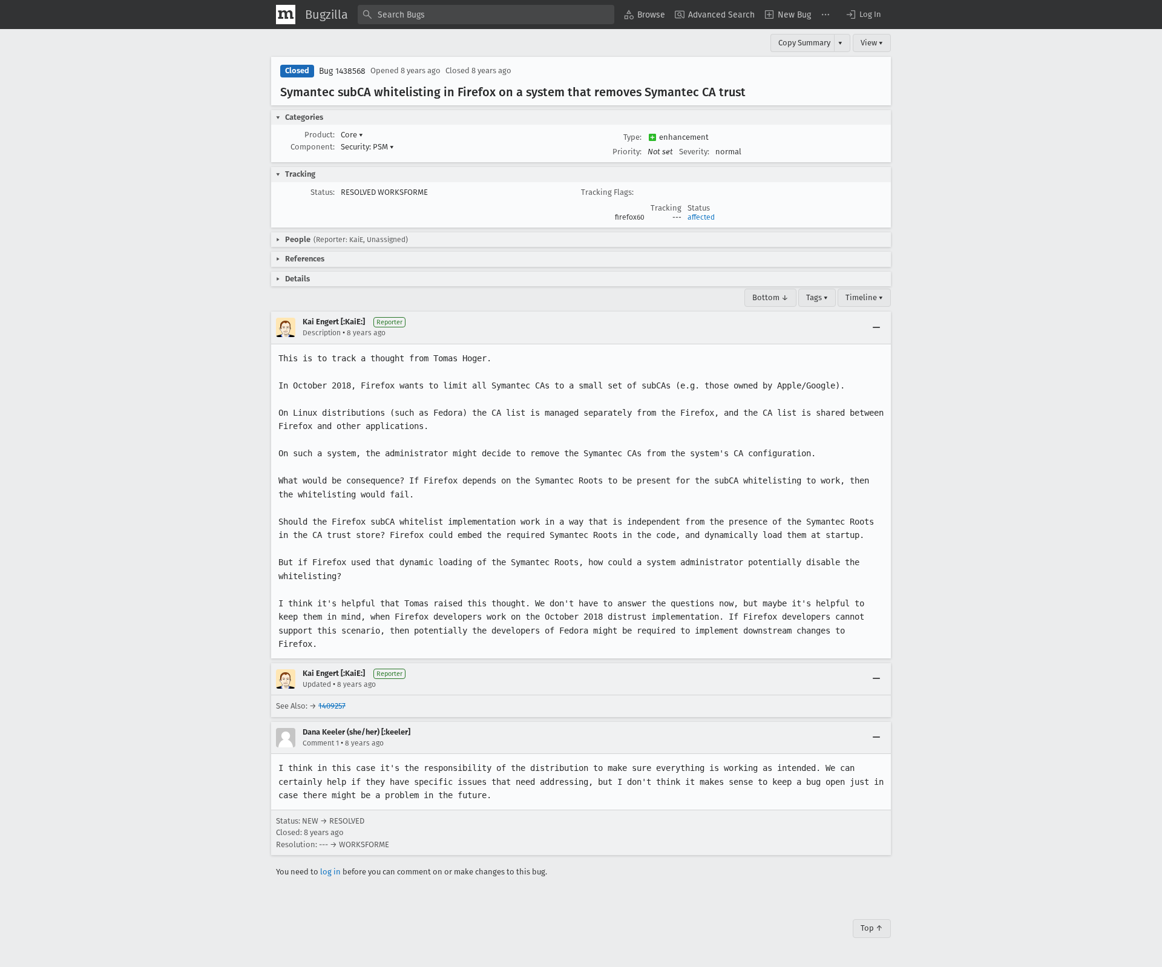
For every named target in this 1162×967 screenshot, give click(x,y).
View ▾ (872, 42)
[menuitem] (644, 14)
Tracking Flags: (607, 192)
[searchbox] (486, 14)
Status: (322, 192)
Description (322, 333)
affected (701, 217)
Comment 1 (321, 743)
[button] (863, 14)
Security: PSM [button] (367, 146)
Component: (312, 146)
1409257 (332, 705)
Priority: (627, 151)
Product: (319, 134)
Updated (317, 684)
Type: (632, 137)
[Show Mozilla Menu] (285, 14)
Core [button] (352, 134)
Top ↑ (872, 928)
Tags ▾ (817, 297)
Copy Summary (804, 42)
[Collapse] (876, 327)
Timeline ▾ (864, 297)
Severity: (694, 151)
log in (330, 871)
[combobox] (486, 14)
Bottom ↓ (770, 297)
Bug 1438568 (342, 71)
